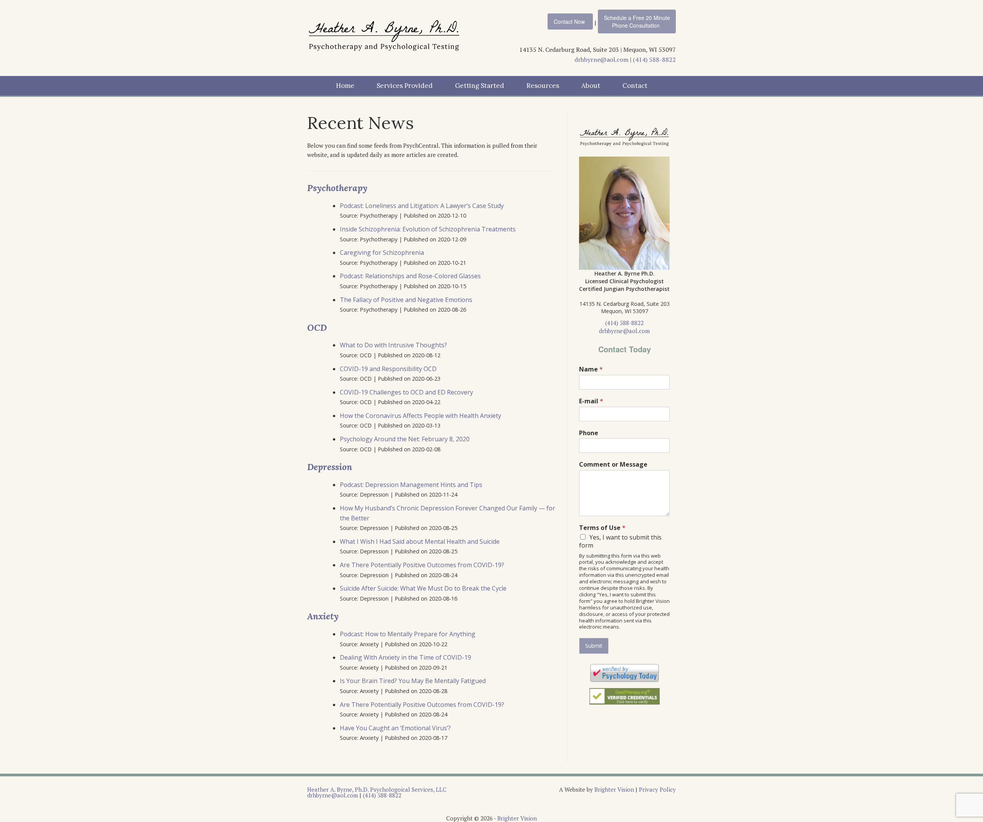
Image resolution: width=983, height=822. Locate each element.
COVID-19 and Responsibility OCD (388, 369)
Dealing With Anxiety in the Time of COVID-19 (405, 657)
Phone (588, 433)
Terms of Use (602, 528)
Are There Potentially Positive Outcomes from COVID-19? (422, 565)
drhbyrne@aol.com (601, 59)
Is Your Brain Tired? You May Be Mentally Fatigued (413, 681)
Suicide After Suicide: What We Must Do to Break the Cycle (423, 588)
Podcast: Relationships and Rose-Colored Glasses (410, 276)
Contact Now (569, 21)
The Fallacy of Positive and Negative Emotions (407, 299)
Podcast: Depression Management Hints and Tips (411, 484)
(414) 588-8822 (654, 59)
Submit (593, 645)
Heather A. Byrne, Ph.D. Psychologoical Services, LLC (377, 789)
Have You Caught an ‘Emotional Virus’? (395, 728)
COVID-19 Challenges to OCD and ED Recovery (406, 392)
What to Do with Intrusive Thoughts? (393, 345)
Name (591, 369)
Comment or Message (613, 465)
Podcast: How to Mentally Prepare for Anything (407, 634)
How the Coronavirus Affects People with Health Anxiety (420, 415)
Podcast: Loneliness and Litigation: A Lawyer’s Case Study (422, 205)
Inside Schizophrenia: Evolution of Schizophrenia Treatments (428, 229)
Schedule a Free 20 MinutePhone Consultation (637, 21)
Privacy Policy (657, 789)
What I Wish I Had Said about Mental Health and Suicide (420, 541)
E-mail (591, 401)
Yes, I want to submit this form (620, 541)
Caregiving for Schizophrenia (382, 252)
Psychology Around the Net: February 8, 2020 (405, 439)
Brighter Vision (614, 789)
